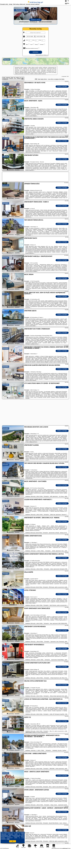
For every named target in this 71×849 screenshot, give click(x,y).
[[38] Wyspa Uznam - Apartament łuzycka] (13, 797)
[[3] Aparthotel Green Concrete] (13, 126)
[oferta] (7, 97)
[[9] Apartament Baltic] (13, 245)
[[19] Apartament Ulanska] (13, 452)
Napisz (69, 848)
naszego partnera (44, 732)
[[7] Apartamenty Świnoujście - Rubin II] (13, 209)
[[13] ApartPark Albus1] (13, 318)
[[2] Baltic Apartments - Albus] (13, 108)
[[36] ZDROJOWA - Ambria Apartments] (13, 760)
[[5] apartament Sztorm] (13, 162)
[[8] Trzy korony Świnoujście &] (13, 227)
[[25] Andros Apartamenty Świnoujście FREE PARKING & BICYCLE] (13, 561)
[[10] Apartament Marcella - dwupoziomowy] (13, 263)
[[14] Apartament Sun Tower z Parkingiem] (13, 336)
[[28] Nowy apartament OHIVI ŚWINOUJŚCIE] (13, 615)
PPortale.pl (7, 848)
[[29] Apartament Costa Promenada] (13, 633)
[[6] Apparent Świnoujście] (13, 191)
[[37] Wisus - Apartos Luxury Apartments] (13, 779)
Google (22, 832)
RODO (8, 839)
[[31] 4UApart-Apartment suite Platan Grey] (13, 670)
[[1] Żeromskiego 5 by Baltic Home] (13, 89)
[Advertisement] (35, 412)
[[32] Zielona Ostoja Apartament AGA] (13, 688)
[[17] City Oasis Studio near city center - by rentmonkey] (13, 390)
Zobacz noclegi (62, 86)
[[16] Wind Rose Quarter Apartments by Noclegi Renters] (13, 372)
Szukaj (35, 52)
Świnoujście (5, 84)
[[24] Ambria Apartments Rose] (13, 543)
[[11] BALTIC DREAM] (13, 281)
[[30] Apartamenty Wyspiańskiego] (13, 652)
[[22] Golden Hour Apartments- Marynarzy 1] (13, 506)
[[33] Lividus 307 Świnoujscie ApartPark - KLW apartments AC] (13, 706)
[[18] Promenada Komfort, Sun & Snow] (13, 434)
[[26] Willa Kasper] (13, 579)
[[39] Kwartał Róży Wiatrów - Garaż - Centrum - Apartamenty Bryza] (13, 815)
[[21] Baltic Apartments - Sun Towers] (13, 488)
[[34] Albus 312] (13, 724)
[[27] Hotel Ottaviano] (13, 597)
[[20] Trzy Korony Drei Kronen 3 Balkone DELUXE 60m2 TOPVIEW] (13, 470)
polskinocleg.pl (35, 2)
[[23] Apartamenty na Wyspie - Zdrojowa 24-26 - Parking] (13, 525)
